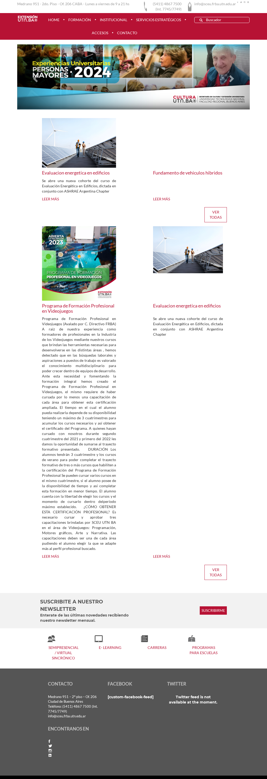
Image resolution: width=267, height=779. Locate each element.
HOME (53, 20)
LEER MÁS (50, 199)
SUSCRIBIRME (213, 610)
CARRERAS (157, 647)
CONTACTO (127, 33)
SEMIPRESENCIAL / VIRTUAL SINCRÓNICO (63, 652)
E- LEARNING (110, 647)
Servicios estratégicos (158, 20)
